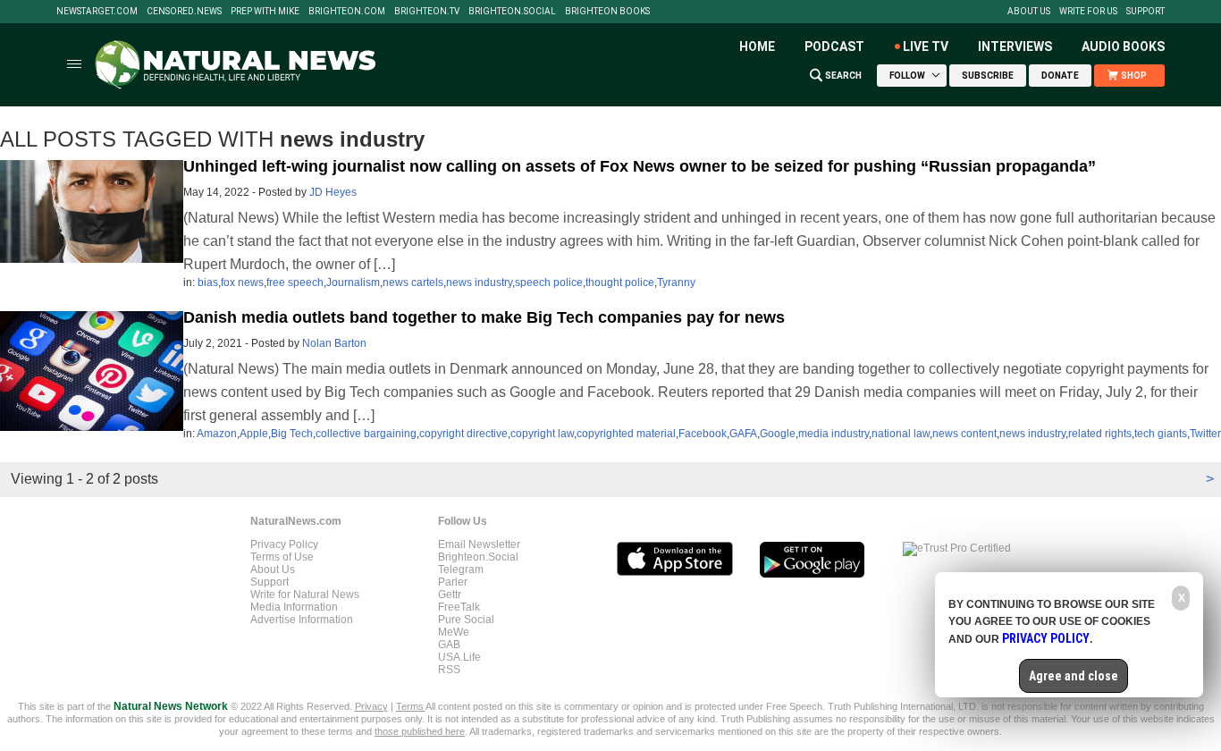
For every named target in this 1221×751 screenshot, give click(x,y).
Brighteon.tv (426, 11)
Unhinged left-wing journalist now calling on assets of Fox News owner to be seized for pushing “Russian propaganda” (639, 166)
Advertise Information (301, 619)
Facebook (702, 433)
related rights (1100, 433)
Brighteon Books (607, 11)
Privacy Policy (284, 544)
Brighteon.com (346, 11)
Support (1145, 11)
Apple (254, 433)
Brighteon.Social (512, 11)
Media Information (294, 607)
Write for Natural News (304, 594)
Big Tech (292, 433)
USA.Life (459, 657)
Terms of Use (282, 557)
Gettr (449, 594)
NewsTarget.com (97, 11)
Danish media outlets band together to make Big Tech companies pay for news (484, 317)
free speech (295, 282)
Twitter (1205, 433)
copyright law (542, 433)
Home (757, 46)
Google (778, 433)
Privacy (371, 706)
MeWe (453, 632)
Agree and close (1073, 676)
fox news (242, 282)
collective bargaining (366, 433)
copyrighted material (626, 433)
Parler (452, 582)
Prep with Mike (265, 11)
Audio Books (1123, 46)
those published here (420, 731)
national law (901, 433)
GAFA (743, 433)
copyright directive (463, 433)
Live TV (925, 46)
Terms (410, 706)
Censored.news (184, 11)
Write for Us (1088, 11)
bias (208, 282)
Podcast (834, 46)
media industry (833, 433)
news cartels (413, 282)
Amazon (217, 433)
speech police (549, 282)
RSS (449, 669)
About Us (1028, 11)
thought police (619, 282)
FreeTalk (459, 607)
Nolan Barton (334, 343)
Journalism (353, 282)
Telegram (461, 569)
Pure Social (466, 619)
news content (964, 433)
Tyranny (676, 282)
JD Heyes (333, 192)
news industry (479, 282)
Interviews (1015, 46)
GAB (449, 644)
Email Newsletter (479, 544)
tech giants (1160, 433)
